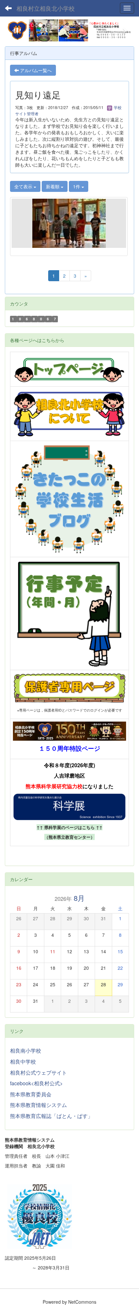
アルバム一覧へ (35, 70)
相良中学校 (23, 1061)
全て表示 (24, 186)
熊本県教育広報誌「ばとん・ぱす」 (51, 1116)
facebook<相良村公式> (36, 1083)
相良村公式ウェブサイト (38, 1072)
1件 (77, 186)
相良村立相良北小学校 (45, 8)
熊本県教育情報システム (38, 1105)
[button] (14, 30)
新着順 (53, 186)
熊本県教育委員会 (30, 1094)
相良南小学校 (25, 1050)
